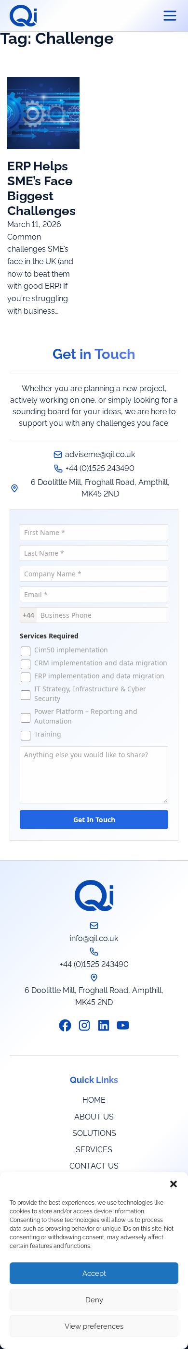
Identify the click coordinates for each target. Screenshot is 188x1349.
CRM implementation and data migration (100, 662)
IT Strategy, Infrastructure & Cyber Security (90, 693)
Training (47, 733)
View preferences (94, 1326)
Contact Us (94, 1166)
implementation (71, 649)
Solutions (94, 1133)
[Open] (169, 15)
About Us (94, 1116)
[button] (173, 1184)
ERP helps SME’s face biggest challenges (41, 188)
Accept (94, 1273)
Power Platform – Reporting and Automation (85, 716)
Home (94, 1100)
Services (94, 1149)
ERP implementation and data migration (100, 675)
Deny (94, 1300)
